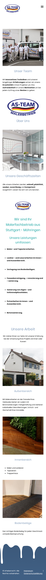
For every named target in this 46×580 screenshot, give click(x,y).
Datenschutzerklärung (33, 573)
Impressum (28, 571)
